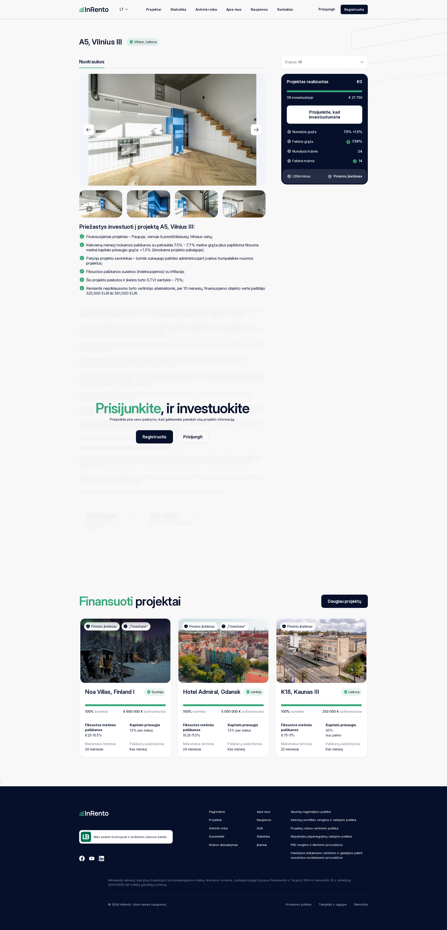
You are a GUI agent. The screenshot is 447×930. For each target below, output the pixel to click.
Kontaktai (285, 9)
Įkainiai (262, 845)
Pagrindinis (217, 812)
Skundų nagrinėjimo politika (311, 812)
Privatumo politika (298, 904)
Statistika (178, 9)
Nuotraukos (92, 62)
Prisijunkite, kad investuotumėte (324, 114)
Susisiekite (216, 836)
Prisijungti (326, 9)
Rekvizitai (361, 904)
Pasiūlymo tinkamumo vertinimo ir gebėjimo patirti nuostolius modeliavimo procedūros (326, 855)
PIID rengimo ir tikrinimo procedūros (317, 845)
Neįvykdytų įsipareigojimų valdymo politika (321, 836)
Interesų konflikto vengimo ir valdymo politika (323, 820)
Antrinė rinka (206, 9)
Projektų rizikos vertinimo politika (314, 828)
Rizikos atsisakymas (223, 845)
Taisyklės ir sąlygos (333, 904)
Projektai (153, 9)
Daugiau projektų (344, 601)
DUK (260, 828)
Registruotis (354, 9)
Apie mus (233, 9)
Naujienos (259, 9)
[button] (88, 129)
